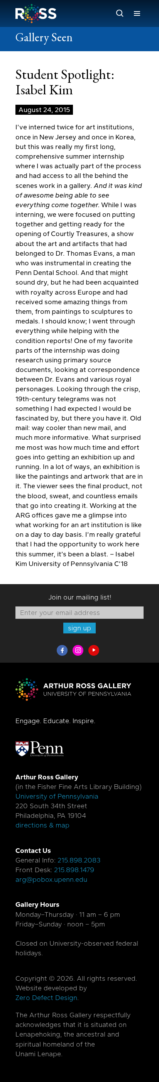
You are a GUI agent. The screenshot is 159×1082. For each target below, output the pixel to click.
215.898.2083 (79, 860)
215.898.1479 (74, 870)
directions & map (42, 825)
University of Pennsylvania (56, 796)
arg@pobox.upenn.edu (51, 879)
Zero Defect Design (46, 997)
